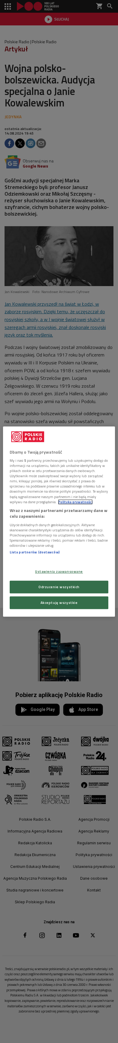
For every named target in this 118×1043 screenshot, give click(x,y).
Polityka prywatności (75, 501)
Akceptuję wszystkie (59, 602)
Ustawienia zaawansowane (59, 571)
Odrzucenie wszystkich (59, 586)
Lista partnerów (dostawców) (35, 552)
